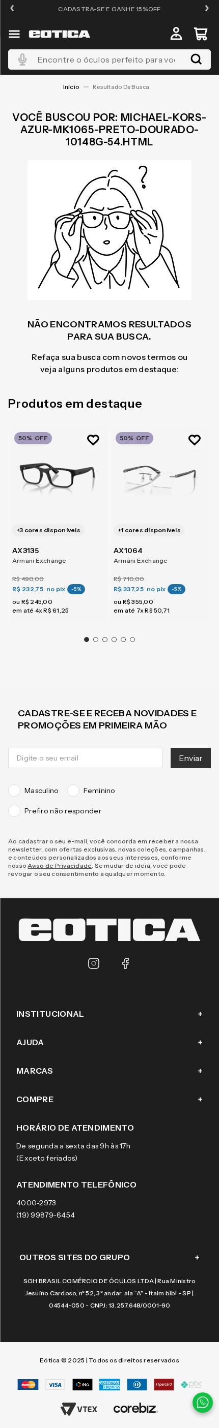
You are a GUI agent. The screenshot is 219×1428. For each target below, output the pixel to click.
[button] (12, 9)
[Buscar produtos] (196, 59)
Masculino (41, 790)
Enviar (191, 758)
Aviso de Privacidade (60, 865)
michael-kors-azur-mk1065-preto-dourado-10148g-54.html (124, 87)
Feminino (100, 790)
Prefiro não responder (62, 810)
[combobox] (109, 59)
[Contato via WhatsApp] (203, 1402)
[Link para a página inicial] (71, 87)
